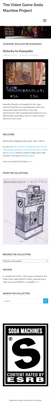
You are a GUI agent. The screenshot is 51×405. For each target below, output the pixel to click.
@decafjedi (29, 155)
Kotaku (11, 149)
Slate (37, 146)
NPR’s (23, 146)
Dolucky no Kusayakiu (18, 51)
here (30, 161)
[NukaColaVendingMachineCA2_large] (25, 243)
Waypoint (18, 149)
